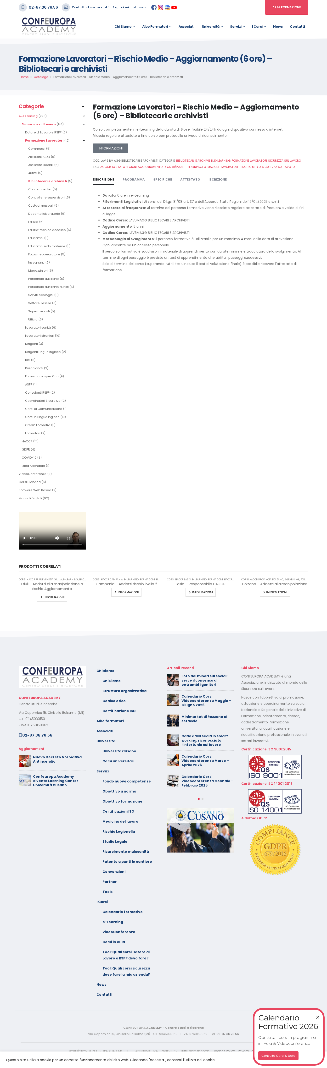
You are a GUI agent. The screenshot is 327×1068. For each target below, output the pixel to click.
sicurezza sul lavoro (278, 167)
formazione (211, 167)
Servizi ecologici (40, 295)
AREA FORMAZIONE (286, 7)
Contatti (297, 26)
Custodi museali (40, 206)
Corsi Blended (30, 482)
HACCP (27, 441)
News (277, 26)
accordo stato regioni (118, 167)
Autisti (32, 173)
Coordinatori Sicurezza (43, 401)
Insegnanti (36, 262)
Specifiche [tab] (162, 179)
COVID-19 (29, 458)
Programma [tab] (134, 179)
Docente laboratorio (44, 214)
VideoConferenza (32, 474)
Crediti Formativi (37, 425)
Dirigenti (31, 344)
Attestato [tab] (190, 179)
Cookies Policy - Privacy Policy (236, 1051)
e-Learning (28, 116)
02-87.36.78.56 (43, 7)
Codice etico (114, 701)
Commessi (36, 149)
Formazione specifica (42, 376)
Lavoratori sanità (38, 327)
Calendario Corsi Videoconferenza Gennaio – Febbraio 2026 (207, 781)
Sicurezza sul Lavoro (39, 124)
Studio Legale (114, 841)
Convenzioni (113, 871)
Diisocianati (34, 368)
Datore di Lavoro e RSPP (43, 132)
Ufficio (33, 319)
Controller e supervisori (46, 197)
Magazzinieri (38, 271)
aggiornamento (150, 167)
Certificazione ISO (119, 711)
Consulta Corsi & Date (278, 1056)
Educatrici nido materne (46, 246)
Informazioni (128, 592)
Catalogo (41, 77)
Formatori (32, 433)
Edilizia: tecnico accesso (47, 230)
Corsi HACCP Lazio (179, 579)
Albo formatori (155, 26)
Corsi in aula (113, 942)
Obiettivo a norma (119, 791)
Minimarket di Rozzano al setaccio (204, 718)
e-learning (193, 167)
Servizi (236, 26)
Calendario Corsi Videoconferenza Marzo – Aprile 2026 (205, 760)
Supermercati (39, 311)
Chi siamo (123, 26)
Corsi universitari (118, 761)
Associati (186, 26)
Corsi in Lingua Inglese (42, 417)
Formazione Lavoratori (44, 140)
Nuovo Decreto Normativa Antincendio (57, 759)
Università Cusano (119, 751)
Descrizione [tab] (103, 179)
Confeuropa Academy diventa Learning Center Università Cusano (55, 780)
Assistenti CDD (39, 157)
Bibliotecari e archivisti (47, 181)
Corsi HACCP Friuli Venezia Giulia (40, 579)
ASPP (28, 384)
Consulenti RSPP (37, 393)
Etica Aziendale (33, 466)
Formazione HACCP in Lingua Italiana (232, 579)
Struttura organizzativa (124, 690)
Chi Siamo (111, 680)
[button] (199, 799)
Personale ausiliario (43, 279)
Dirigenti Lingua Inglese (43, 352)
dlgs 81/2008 (174, 167)
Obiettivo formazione (122, 801)
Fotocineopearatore (44, 254)
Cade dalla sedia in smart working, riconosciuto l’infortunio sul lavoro (204, 740)
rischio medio (250, 167)
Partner (109, 881)
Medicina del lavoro (120, 821)
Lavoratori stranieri (39, 336)
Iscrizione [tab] (218, 179)
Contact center (40, 189)
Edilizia (33, 222)
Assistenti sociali (40, 165)
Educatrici (35, 238)
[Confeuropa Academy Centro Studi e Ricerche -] (49, 27)
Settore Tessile (39, 303)
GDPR (26, 449)
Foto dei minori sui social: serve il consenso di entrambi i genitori (204, 680)
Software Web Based (35, 490)
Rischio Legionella (118, 831)
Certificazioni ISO (118, 811)
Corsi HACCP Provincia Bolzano (262, 579)
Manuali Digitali (30, 498)
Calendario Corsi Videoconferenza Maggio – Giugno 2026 (206, 700)
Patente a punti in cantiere (127, 861)
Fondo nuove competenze (126, 781)
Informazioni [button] (54, 597)
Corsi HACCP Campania (108, 579)
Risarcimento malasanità (125, 851)
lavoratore (230, 167)
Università (211, 26)
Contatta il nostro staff (90, 7)
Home (24, 77)
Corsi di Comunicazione (43, 409)
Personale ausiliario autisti (48, 287)
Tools (107, 891)
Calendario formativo (122, 911)
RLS (27, 360)
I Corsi (257, 26)
